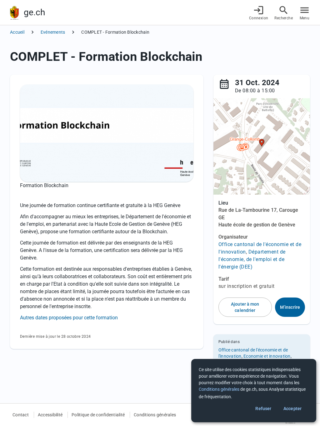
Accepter (292, 408)
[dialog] (253, 390)
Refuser (263, 408)
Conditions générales (155, 414)
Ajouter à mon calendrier (245, 307)
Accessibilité (50, 414)
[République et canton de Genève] (14, 13)
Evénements (53, 32)
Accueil (17, 32)
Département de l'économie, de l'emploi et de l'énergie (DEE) (252, 259)
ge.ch (34, 12)
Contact (20, 414)
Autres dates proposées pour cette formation (69, 318)
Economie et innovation (267, 356)
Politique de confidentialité (98, 414)
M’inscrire (290, 307)
